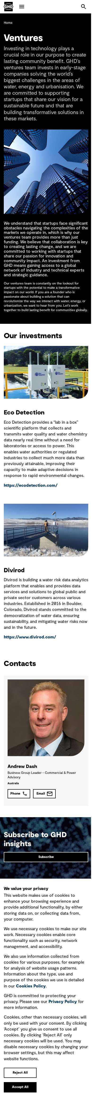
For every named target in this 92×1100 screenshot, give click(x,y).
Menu (21, 6)
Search (83, 6)
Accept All (20, 1087)
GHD (8, 6)
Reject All (20, 1072)
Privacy (63, 1002)
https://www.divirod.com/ (30, 637)
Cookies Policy (31, 986)
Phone (15, 793)
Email (41, 793)
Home (8, 22)
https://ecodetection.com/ (31, 485)
